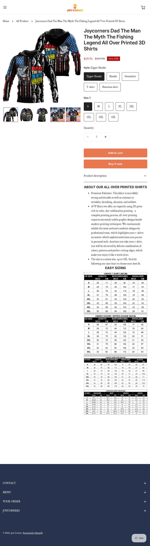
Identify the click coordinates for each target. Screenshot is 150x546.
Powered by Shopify (33, 533)
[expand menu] (5, 7)
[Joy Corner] (75, 7)
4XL (101, 117)
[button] (143, 7)
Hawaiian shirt (110, 87)
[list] (42, 67)
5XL (113, 117)
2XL (131, 106)
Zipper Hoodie (94, 76)
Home (6, 21)
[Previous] (11, 67)
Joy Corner (16, 533)
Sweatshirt (130, 76)
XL (120, 106)
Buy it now (115, 164)
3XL (89, 117)
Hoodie (113, 76)
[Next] (72, 67)
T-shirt (91, 87)
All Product (22, 21)
